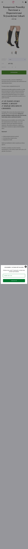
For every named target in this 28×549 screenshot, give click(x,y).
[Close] (25, 266)
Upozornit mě (14, 280)
